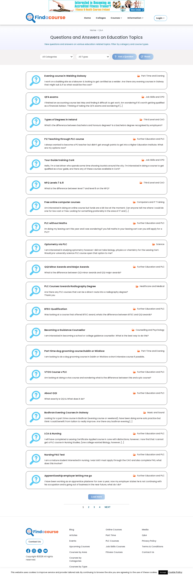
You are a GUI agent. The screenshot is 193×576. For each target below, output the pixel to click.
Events (72, 540)
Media (145, 529)
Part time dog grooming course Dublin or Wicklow (74, 351)
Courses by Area (78, 552)
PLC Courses (112, 540)
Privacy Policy (149, 540)
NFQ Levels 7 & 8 (54, 182)
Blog (71, 529)
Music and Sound (155, 412)
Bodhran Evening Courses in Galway (66, 412)
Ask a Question (125, 57)
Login (159, 18)
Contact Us (34, 541)
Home (87, 17)
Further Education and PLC (150, 138)
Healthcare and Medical (152, 286)
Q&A (144, 535)
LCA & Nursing (52, 433)
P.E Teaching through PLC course (64, 139)
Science (160, 244)
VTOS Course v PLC (55, 372)
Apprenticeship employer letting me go (68, 475)
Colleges (101, 17)
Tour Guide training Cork (59, 160)
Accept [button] (163, 572)
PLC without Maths (55, 223)
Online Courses (114, 529)
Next (107, 507)
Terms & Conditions (152, 546)
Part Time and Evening (152, 75)
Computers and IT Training (150, 202)
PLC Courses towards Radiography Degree (70, 286)
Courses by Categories (75, 559)
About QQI (50, 393)
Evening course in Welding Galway (65, 75)
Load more (96, 497)
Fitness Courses (114, 552)
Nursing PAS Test (54, 454)
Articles (73, 535)
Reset (147, 57)
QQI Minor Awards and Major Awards (66, 266)
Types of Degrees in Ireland (60, 119)
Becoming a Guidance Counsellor (64, 330)
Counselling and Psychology (150, 329)
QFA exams (51, 97)
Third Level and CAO (154, 119)
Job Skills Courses (115, 546)
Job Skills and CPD (155, 96)
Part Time (111, 535)
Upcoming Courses (79, 546)
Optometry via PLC (55, 244)
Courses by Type (78, 566)
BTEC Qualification (55, 309)
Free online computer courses (62, 202)
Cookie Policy (175, 572)
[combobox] (57, 57)
